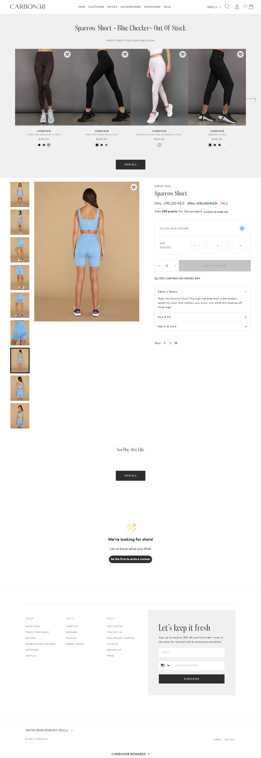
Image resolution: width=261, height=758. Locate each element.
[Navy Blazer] (44, 145)
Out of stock (215, 265)
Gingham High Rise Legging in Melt (159, 134)
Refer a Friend (75, 644)
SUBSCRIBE (191, 678)
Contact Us (114, 632)
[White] (224, 145)
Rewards (71, 632)
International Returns (40, 644)
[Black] (39, 145)
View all (130, 164)
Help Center (115, 626)
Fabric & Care (167, 326)
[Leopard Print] (48, 145)
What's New (32, 626)
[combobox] (166, 665)
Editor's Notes (167, 291)
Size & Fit (164, 317)
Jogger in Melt (217, 134)
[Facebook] (165, 343)
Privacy (230, 739)
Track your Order (37, 632)
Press (110, 655)
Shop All (30, 655)
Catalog (112, 644)
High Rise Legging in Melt (44, 134)
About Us (72, 626)
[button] (130, 754)
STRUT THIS (163, 186)
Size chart (165, 247)
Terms (217, 739)
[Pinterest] (176, 343)
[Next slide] (251, 98)
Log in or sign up (216, 211)
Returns (30, 638)
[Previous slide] (10, 98)
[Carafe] (219, 145)
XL (241, 245)
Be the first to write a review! (130, 559)
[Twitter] (170, 343)
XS (195, 245)
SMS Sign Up (114, 650)
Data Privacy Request (121, 638)
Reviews (71, 638)
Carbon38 (41, 739)
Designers (31, 650)
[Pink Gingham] (159, 145)
